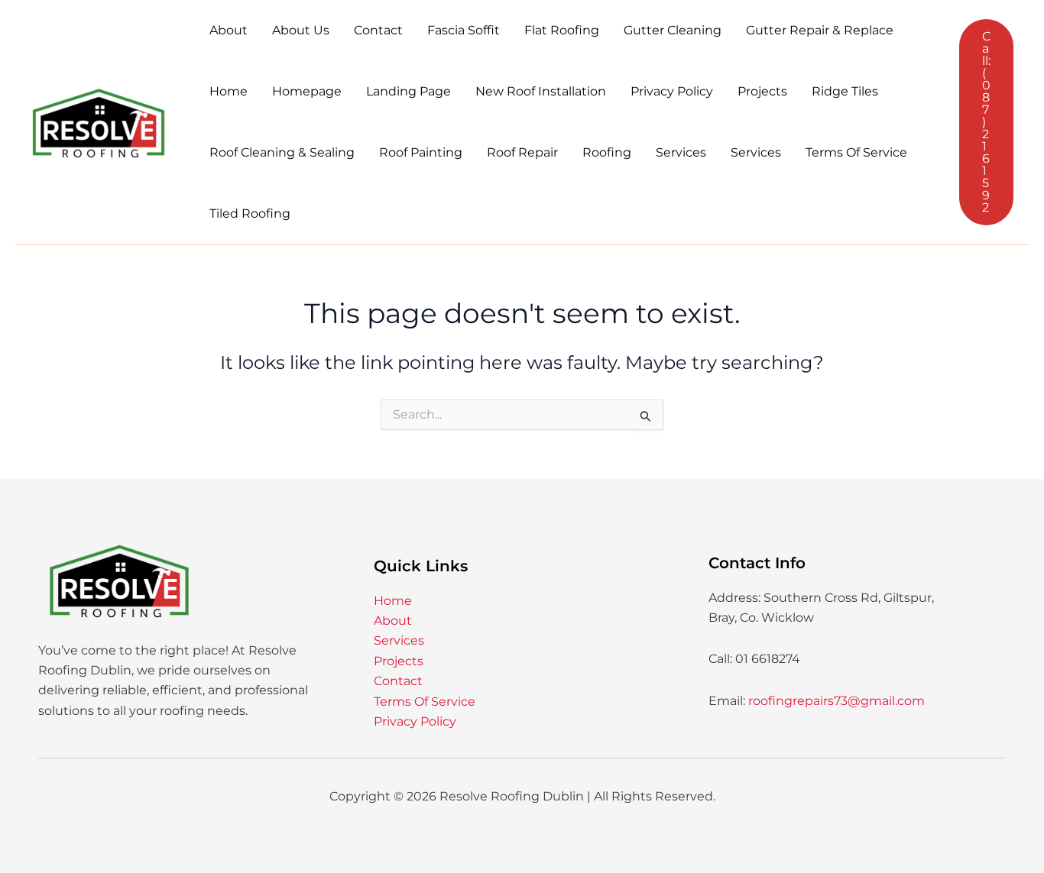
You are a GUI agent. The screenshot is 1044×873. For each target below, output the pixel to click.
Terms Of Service (856, 152)
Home (228, 91)
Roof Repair (522, 152)
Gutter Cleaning (672, 30)
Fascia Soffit (463, 30)
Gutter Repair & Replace (819, 30)
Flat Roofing (561, 30)
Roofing (606, 152)
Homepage (307, 91)
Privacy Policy (672, 91)
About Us (300, 30)
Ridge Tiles (845, 91)
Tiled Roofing (249, 213)
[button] (986, 122)
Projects (762, 91)
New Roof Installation (540, 91)
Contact (378, 30)
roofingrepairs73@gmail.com (836, 701)
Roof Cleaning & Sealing (282, 152)
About (228, 30)
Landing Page (408, 91)
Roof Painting (420, 152)
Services (681, 152)
